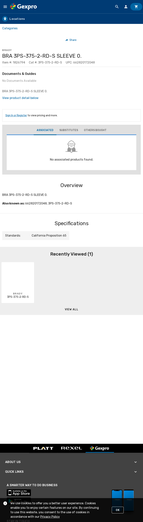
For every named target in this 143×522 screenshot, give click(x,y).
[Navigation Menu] (5, 6)
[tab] (45, 130)
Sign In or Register (16, 115)
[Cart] (136, 6)
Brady (7, 50)
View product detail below (20, 98)
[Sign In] (125, 6)
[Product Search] (116, 6)
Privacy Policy (50, 516)
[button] (71, 40)
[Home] (23, 6)
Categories (10, 28)
